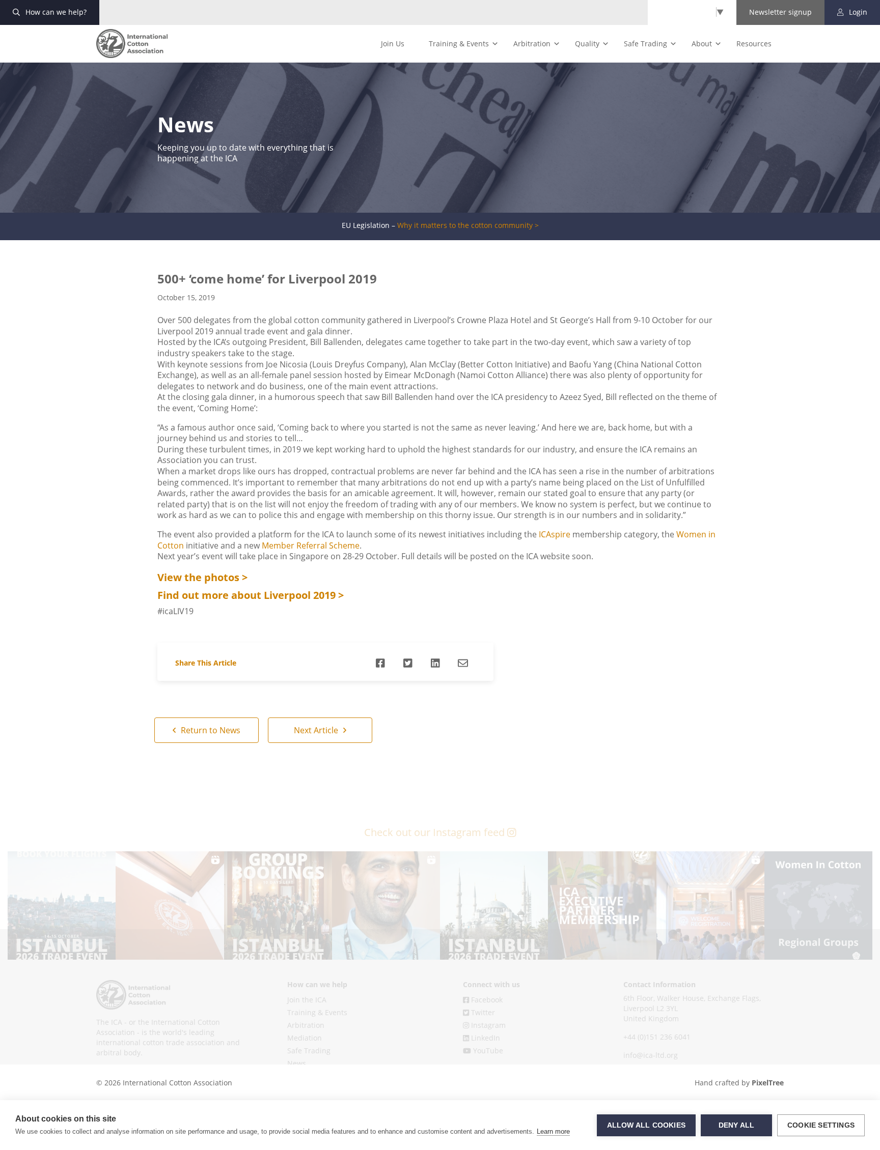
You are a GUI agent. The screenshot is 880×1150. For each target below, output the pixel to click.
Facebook (486, 999)
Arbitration (532, 43)
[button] (62, 905)
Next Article (317, 730)
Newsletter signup (780, 12)
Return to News (209, 730)
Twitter (482, 1012)
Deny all (737, 1125)
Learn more (553, 1131)
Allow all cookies (646, 1125)
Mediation (304, 1038)
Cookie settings (821, 1125)
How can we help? (55, 12)
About (702, 43)
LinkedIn (484, 1038)
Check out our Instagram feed (435, 832)
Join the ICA (306, 999)
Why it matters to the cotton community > (468, 225)
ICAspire (554, 534)
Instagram (487, 1025)
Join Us (392, 43)
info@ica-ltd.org (650, 1055)
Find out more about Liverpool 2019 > (250, 595)
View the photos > (202, 577)
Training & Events (459, 43)
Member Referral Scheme (311, 545)
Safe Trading (645, 43)
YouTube (487, 1050)
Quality (587, 43)
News (296, 1063)
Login (857, 12)
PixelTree (768, 1082)
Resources (754, 43)
